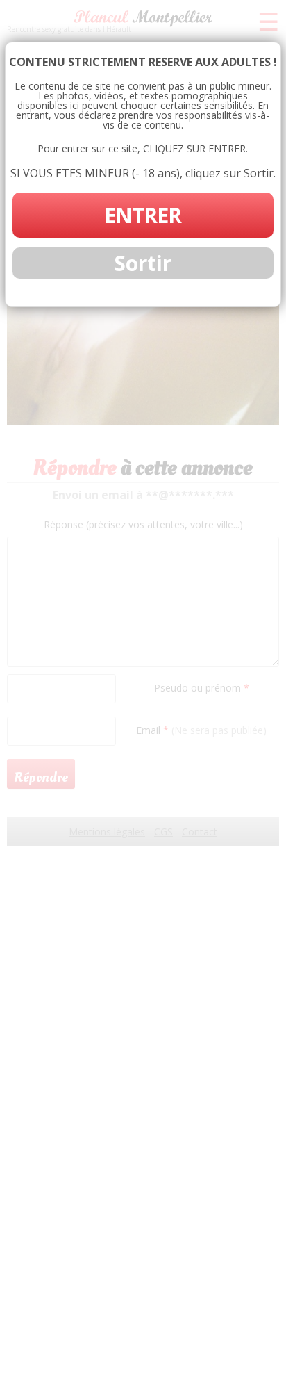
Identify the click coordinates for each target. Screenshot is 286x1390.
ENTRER (142, 215)
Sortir (143, 263)
